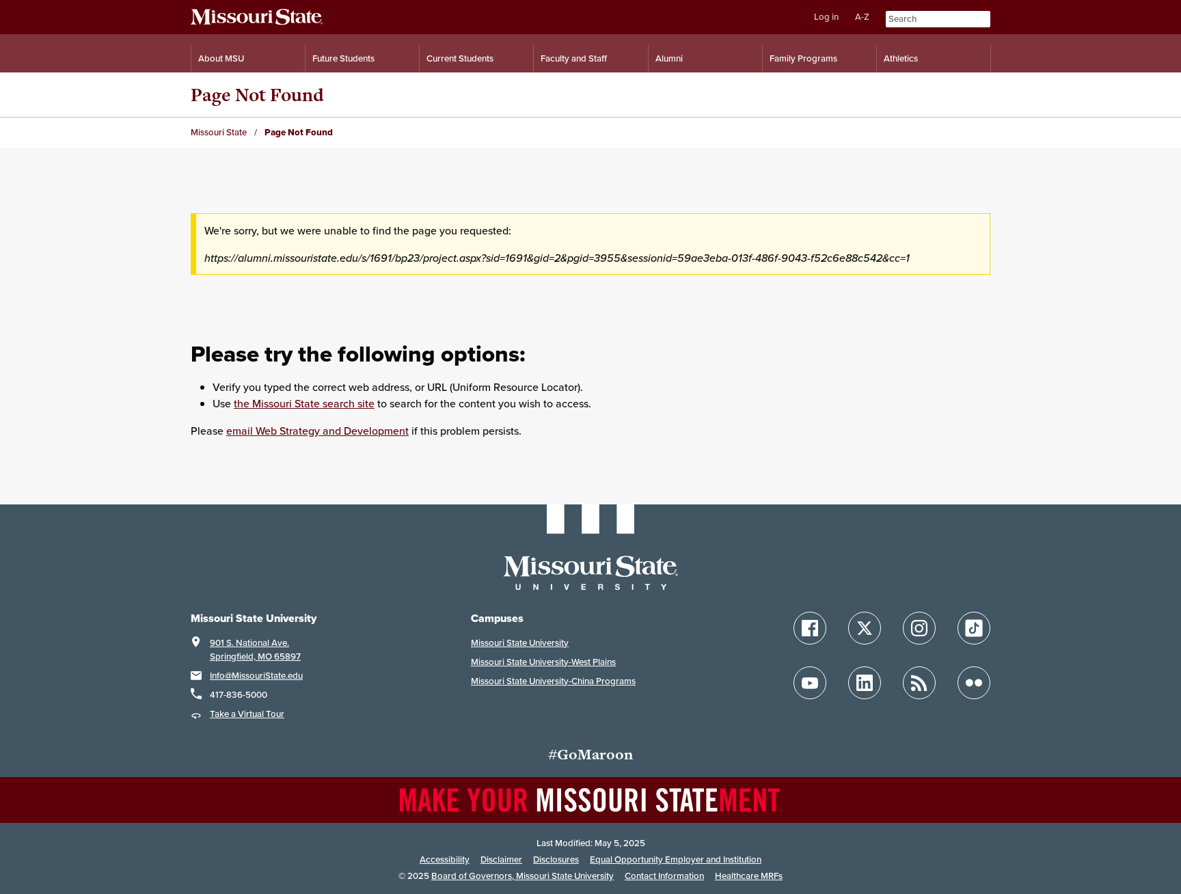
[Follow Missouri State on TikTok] (974, 628)
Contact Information (664, 875)
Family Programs (803, 58)
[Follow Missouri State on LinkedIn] (864, 682)
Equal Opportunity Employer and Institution (675, 859)
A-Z (862, 16)
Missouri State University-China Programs (553, 681)
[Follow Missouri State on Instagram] (919, 628)
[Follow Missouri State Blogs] (919, 682)
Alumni (669, 58)
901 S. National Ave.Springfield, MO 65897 (255, 649)
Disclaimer (501, 859)
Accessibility (445, 859)
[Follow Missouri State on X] (864, 628)
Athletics (901, 58)
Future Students (343, 58)
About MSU (221, 58)
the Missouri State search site (304, 403)
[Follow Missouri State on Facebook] (809, 628)
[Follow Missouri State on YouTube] (809, 682)
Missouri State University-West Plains (543, 661)
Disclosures (556, 859)
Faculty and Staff (574, 58)
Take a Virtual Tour (247, 713)
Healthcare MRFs (749, 875)
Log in (826, 16)
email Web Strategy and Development (317, 430)
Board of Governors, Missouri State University (522, 875)
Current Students (459, 58)
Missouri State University (520, 642)
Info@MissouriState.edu (256, 675)
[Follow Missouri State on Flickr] (974, 682)
